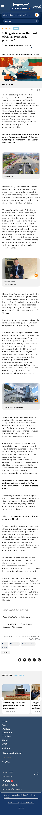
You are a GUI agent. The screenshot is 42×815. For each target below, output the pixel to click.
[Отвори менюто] (2, 6)
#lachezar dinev (28, 644)
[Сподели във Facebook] (19, 660)
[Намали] (38, 90)
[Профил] (39, 7)
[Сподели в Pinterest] (34, 660)
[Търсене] (36, 21)
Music (5, 743)
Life (4, 725)
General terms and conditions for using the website (20, 796)
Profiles (6, 762)
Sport (5, 740)
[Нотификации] (35, 7)
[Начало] (21, 4)
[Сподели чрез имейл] (39, 660)
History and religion (12, 753)
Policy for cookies (27, 802)
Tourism (6, 736)
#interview (14, 644)
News (5, 721)
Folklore (6, 757)
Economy (6, 29)
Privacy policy (13, 802)
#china (4, 644)
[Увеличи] (34, 90)
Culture (6, 748)
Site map (21, 808)
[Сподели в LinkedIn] (29, 660)
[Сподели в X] (24, 660)
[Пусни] (37, 15)
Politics (6, 729)
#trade (4, 647)
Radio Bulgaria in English (18, 46)
